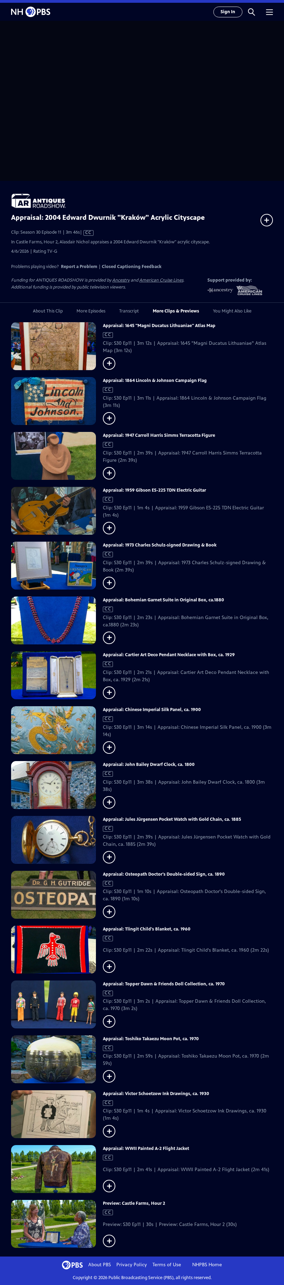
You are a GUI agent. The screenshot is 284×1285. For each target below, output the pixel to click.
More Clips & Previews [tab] (176, 311)
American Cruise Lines (161, 280)
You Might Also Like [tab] (232, 311)
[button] (251, 12)
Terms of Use (166, 1265)
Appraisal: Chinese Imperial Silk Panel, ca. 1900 (152, 709)
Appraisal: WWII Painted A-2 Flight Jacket (146, 1148)
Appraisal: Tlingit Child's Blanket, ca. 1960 (146, 929)
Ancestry (121, 280)
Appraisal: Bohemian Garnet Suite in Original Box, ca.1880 (163, 600)
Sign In (228, 12)
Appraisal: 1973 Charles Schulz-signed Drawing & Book (159, 545)
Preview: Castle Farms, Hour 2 (134, 1203)
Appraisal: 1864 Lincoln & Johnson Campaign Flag (155, 380)
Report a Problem (79, 266)
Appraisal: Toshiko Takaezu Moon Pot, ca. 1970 (151, 1039)
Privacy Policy (131, 1265)
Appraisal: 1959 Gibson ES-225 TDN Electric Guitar (154, 490)
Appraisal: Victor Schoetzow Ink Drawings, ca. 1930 (156, 1093)
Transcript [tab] (129, 311)
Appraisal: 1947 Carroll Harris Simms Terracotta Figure (159, 435)
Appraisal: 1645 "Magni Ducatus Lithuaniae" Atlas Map (159, 325)
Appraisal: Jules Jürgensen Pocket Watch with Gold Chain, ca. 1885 (172, 819)
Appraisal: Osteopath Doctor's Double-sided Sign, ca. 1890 (164, 874)
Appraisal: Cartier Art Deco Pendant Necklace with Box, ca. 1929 (169, 655)
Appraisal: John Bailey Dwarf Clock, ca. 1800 (149, 764)
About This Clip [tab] (48, 311)
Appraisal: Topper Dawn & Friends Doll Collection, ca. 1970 (164, 984)
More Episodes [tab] (91, 311)
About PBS (99, 1265)
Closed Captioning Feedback (131, 266)
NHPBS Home (207, 1265)
